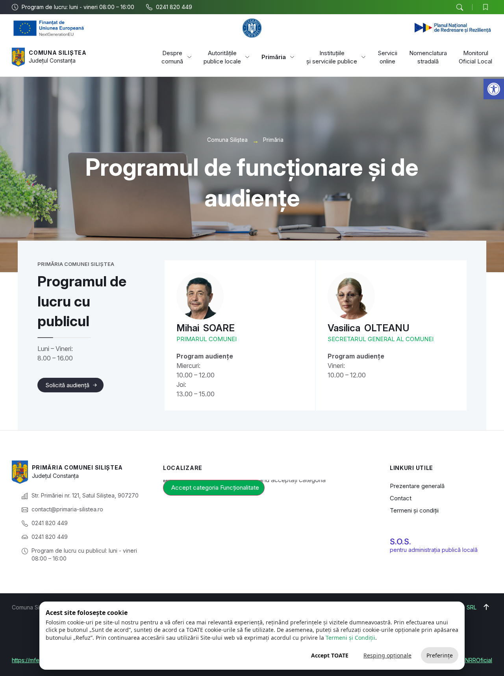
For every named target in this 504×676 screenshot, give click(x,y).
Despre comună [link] (172, 57)
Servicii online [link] (387, 57)
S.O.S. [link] (400, 541)
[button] (459, 7)
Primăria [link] (273, 57)
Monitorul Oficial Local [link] (475, 57)
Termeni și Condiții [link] (350, 637)
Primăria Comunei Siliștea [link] (77, 467)
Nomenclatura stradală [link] (428, 57)
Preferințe (439, 655)
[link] (494, 89)
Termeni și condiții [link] (414, 510)
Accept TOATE (329, 655)
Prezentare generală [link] (417, 486)
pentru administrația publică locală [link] (434, 549)
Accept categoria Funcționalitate (215, 487)
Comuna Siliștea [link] (58, 52)
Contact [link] (400, 498)
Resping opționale (387, 655)
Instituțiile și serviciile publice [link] (331, 57)
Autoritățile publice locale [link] (222, 57)
